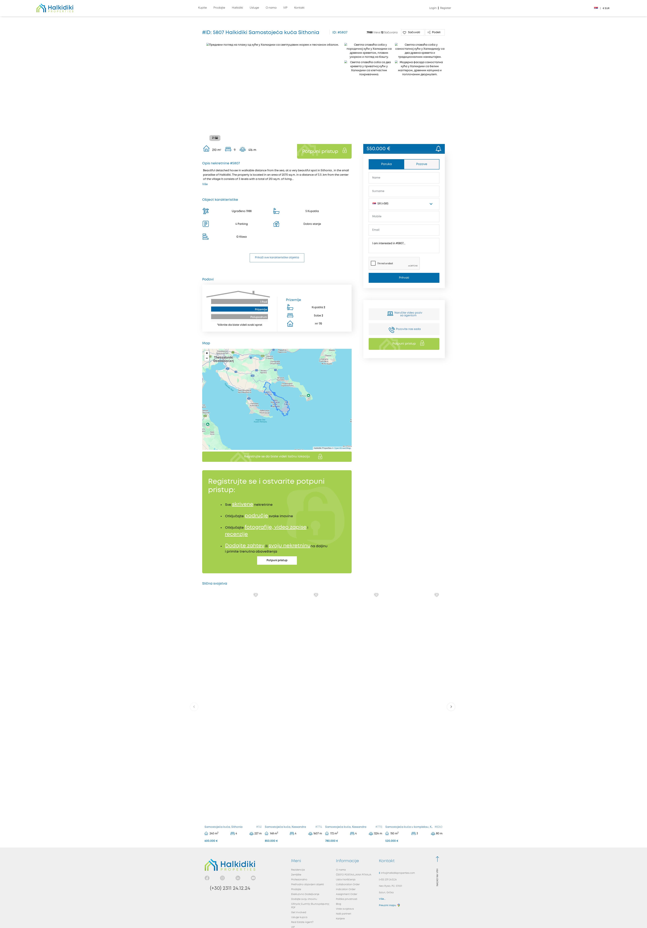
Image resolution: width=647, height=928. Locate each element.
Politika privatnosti (346, 899)
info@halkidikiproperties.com (397, 873)
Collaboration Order (348, 885)
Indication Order (346, 889)
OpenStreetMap (342, 448)
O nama (341, 870)
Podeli (436, 32)
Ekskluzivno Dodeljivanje (305, 894)
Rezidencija (298, 870)
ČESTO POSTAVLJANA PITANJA (353, 875)
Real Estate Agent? (302, 922)
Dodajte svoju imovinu (304, 899)
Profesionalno (299, 880)
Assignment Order (346, 894)
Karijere (340, 919)
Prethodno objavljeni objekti (307, 885)
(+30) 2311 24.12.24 (230, 888)
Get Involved (298, 912)
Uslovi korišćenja (345, 880)
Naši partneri (343, 914)
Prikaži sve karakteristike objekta (277, 257)
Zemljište (296, 875)
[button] (206, 353)
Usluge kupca (299, 917)
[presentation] (194, 707)
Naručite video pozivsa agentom (408, 314)
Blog (338, 904)
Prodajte (296, 889)
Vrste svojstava (345, 909)
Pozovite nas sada (408, 329)
